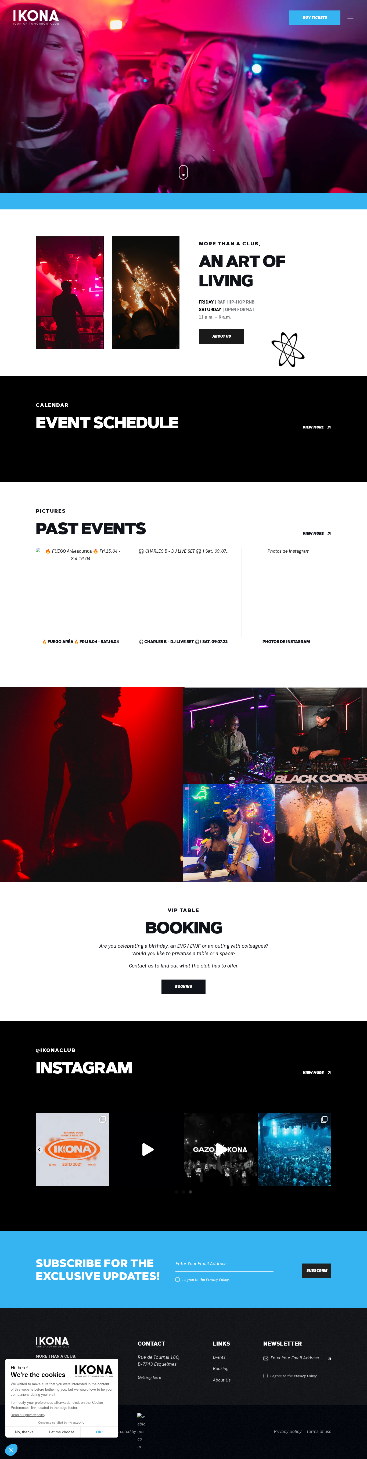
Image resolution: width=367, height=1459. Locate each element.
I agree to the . (206, 1280)
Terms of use (318, 1432)
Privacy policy (287, 1432)
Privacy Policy (217, 1280)
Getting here (149, 1378)
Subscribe (327, 1358)
